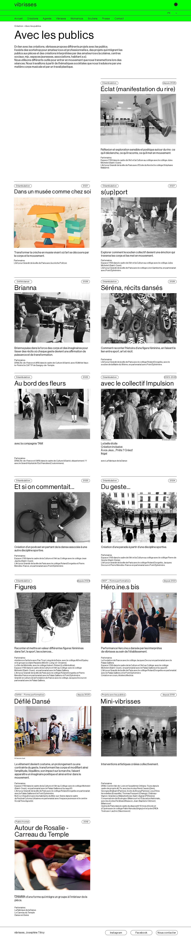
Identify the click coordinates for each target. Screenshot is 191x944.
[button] (35, 18)
